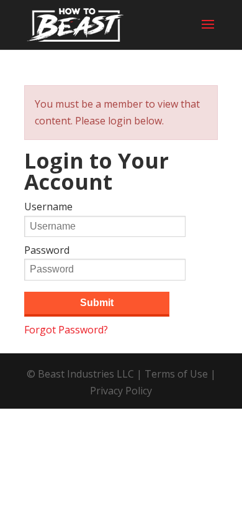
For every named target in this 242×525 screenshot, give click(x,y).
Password (46, 250)
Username (48, 206)
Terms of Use (176, 374)
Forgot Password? (66, 330)
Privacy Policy (121, 390)
